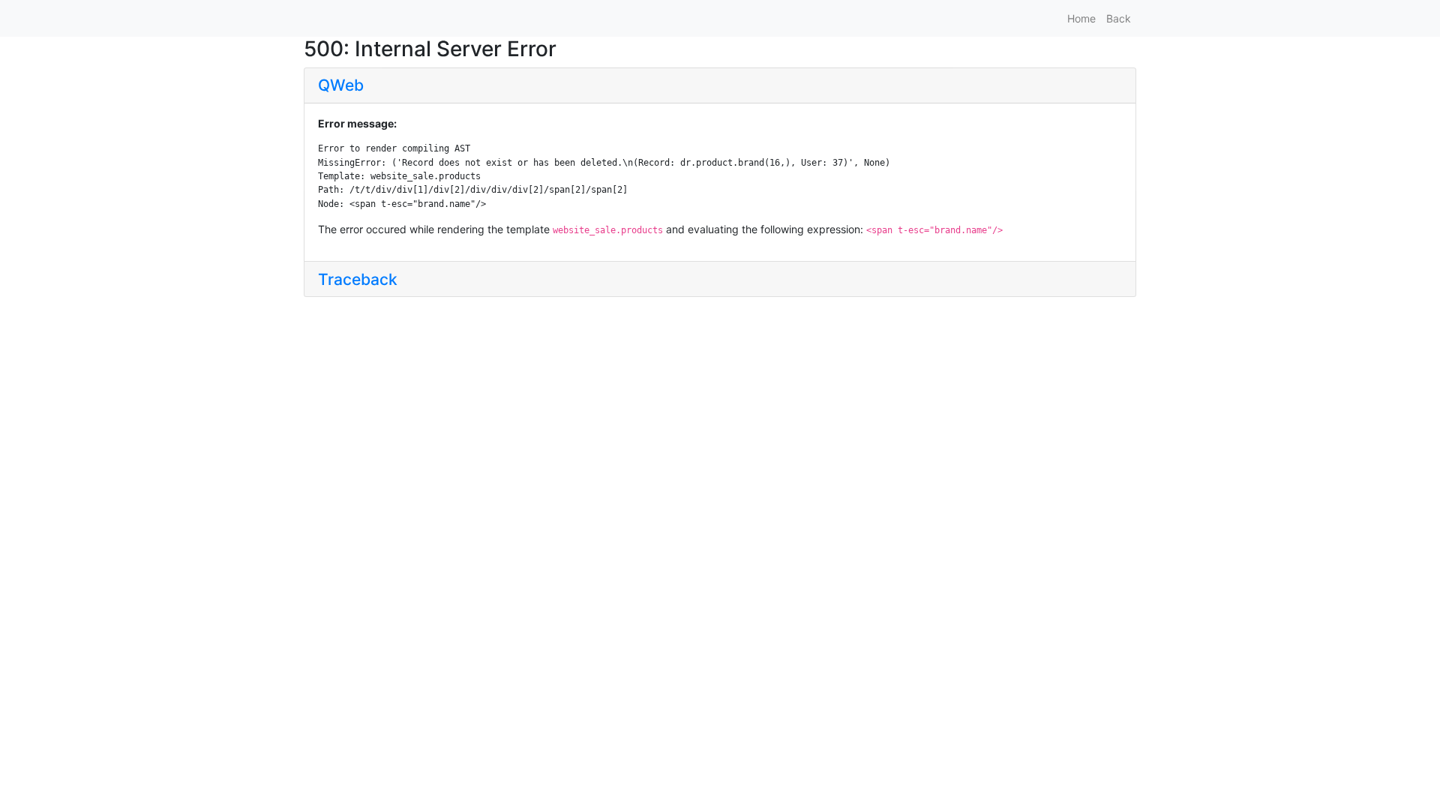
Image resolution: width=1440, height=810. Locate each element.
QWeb (341, 85)
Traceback (358, 279)
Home (1081, 18)
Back (1118, 18)
